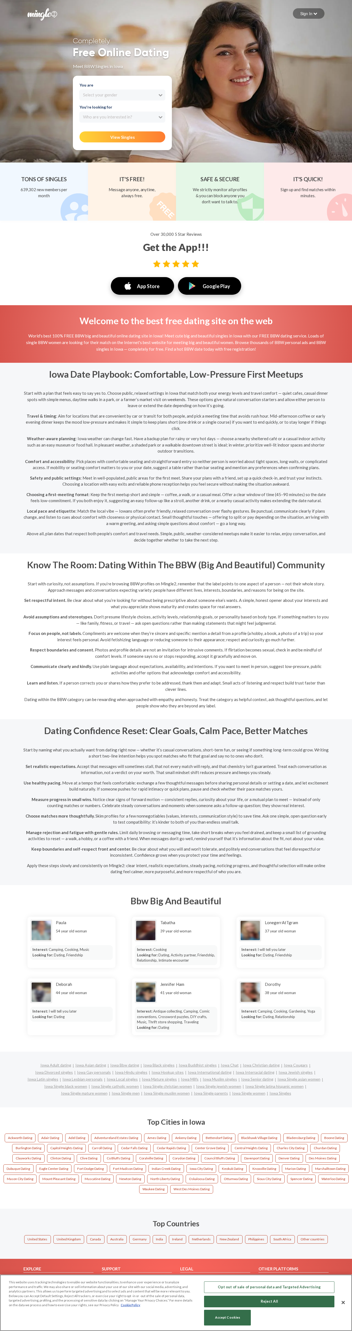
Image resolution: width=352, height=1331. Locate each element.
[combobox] (122, 95)
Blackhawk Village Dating (259, 1138)
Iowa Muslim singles (220, 1079)
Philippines (256, 1239)
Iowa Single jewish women (218, 1086)
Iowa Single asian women (298, 1079)
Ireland (177, 1239)
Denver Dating (289, 1158)
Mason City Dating (20, 1179)
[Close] (343, 1302)
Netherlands (201, 1239)
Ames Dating (156, 1138)
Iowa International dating (210, 1072)
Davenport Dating (257, 1158)
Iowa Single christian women (167, 1086)
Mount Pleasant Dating (58, 1179)
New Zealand (229, 1239)
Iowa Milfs (190, 1079)
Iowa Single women (248, 1093)
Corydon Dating (183, 1158)
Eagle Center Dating (53, 1169)
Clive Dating (88, 1158)
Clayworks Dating (28, 1158)
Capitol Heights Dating (66, 1148)
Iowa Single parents (211, 1093)
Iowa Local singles (122, 1079)
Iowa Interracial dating (255, 1072)
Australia (116, 1239)
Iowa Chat (230, 1065)
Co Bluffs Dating (118, 1158)
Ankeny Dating (185, 1138)
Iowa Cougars (296, 1065)
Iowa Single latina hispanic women (274, 1086)
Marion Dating (295, 1169)
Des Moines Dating (322, 1158)
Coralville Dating (151, 1158)
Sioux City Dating (269, 1179)
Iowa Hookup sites (168, 1072)
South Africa (282, 1239)
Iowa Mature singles (159, 1079)
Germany (140, 1239)
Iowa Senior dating (257, 1079)
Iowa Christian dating (261, 1065)
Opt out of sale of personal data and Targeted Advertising (269, 1287)
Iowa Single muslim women (167, 1093)
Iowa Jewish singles (296, 1072)
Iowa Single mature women (84, 1093)
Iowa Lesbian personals (82, 1079)
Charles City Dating (290, 1148)
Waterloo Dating (333, 1179)
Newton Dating (130, 1179)
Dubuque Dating (18, 1169)
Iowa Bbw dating (124, 1065)
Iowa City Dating (201, 1169)
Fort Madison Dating (128, 1169)
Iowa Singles (280, 1093)
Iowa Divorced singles (54, 1072)
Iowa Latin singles (43, 1079)
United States (37, 1239)
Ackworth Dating (20, 1138)
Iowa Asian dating (90, 1065)
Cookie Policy (130, 1305)
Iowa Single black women (65, 1086)
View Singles (122, 137)
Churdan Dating (325, 1148)
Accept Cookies (227, 1318)
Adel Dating (76, 1138)
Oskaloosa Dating (202, 1179)
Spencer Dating (301, 1179)
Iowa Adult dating (55, 1065)
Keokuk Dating (232, 1169)
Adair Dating (50, 1138)
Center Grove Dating (210, 1148)
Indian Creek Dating (166, 1169)
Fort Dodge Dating (90, 1169)
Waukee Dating (153, 1189)
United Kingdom (69, 1239)
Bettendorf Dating (219, 1138)
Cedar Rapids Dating (171, 1148)
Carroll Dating (102, 1148)
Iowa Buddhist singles (198, 1065)
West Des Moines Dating (192, 1189)
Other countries (312, 1239)
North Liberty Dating (165, 1179)
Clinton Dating (60, 1158)
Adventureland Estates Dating (116, 1138)
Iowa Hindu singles (131, 1072)
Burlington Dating (28, 1148)
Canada (95, 1239)
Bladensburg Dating (301, 1138)
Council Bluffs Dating (219, 1158)
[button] (308, 13)
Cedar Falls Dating (134, 1148)
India (159, 1239)
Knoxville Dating (264, 1169)
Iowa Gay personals (94, 1072)
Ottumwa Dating (236, 1179)
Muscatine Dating (97, 1179)
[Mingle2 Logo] (42, 13)
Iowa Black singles (159, 1065)
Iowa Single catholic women (115, 1086)
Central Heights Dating (251, 1148)
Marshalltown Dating (330, 1169)
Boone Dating (334, 1138)
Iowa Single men (126, 1093)
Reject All (269, 1301)
